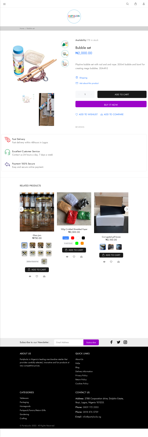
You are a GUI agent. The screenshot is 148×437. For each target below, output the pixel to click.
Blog (77, 367)
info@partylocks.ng (92, 416)
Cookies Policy (81, 383)
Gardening (24, 414)
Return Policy (81, 379)
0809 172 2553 (91, 407)
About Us (79, 359)
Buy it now (111, 105)
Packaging (24, 402)
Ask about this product (89, 83)
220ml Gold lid (32, 261)
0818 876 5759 (90, 412)
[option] (29, 98)
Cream (65, 238)
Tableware (24, 398)
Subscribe (91, 342)
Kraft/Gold (68, 243)
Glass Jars (37, 235)
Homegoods (25, 406)
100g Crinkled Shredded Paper (74, 229)
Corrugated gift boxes (111, 236)
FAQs (77, 363)
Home (22, 28)
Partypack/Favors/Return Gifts (33, 410)
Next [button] (127, 209)
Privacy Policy (81, 375)
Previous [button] (21, 209)
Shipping (83, 77)
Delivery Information (84, 371)
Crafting (23, 418)
